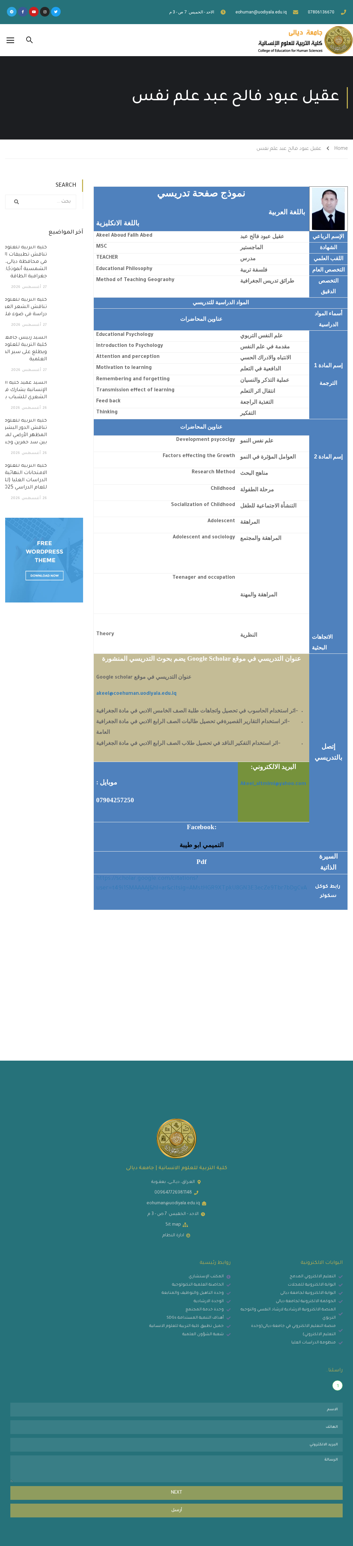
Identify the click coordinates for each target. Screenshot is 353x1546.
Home (341, 149)
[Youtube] (34, 12)
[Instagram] (45, 12)
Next (176, 1493)
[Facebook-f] (23, 12)
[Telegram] (12, 12)
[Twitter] (56, 12)
